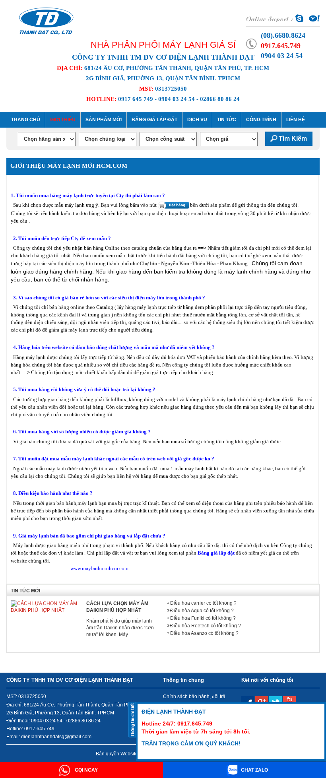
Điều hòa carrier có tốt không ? (203, 603)
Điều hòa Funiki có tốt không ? (203, 618)
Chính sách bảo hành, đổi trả (194, 696)
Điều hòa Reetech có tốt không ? (205, 626)
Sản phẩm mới (103, 119)
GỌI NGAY (86, 770)
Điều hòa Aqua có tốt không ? (202, 610)
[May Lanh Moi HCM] (46, 20)
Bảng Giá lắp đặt (154, 119)
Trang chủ (25, 119)
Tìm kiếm (293, 138)
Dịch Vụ (197, 119)
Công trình (261, 119)
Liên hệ (295, 119)
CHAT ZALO (254, 770)
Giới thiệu (63, 119)
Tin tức (226, 119)
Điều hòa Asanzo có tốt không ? (204, 633)
